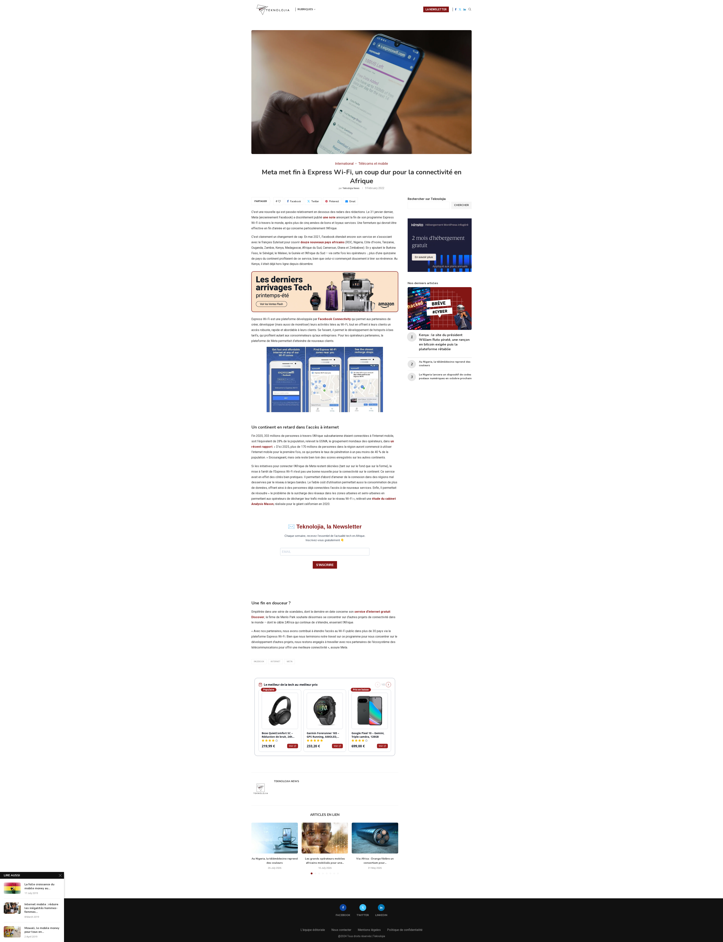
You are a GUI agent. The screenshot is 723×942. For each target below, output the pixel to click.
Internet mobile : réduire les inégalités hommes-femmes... (41, 908)
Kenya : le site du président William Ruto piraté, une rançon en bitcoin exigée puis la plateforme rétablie (444, 342)
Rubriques (305, 9)
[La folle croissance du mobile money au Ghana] (12, 888)
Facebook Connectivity (334, 319)
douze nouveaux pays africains (322, 242)
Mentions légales (369, 930)
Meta (289, 661)
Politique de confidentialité (405, 930)
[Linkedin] (464, 9)
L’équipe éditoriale (312, 930)
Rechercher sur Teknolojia (427, 199)
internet (275, 661)
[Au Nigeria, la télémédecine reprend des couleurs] (274, 838)
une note (329, 217)
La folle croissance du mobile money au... (39, 886)
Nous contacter (341, 930)
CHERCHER (461, 205)
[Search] (470, 9)
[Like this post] (279, 201)
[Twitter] (459, 9)
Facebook (259, 661)
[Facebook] (456, 9)
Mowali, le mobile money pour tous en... (41, 930)
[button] (256, 848)
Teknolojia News (350, 188)
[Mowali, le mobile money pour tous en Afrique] (12, 931)
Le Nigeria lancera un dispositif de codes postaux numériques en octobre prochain (445, 376)
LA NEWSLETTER (436, 9)
